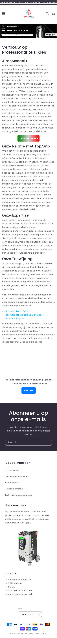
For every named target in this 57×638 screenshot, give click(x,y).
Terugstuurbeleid (14, 488)
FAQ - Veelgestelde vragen (19, 495)
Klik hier (28, 390)
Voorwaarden (12, 470)
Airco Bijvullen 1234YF (16, 311)
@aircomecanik (23, 594)
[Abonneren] (48, 442)
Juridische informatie (16, 476)
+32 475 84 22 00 (23, 590)
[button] (3, 14)
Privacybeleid (12, 482)
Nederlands (27, 614)
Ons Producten (28, 138)
